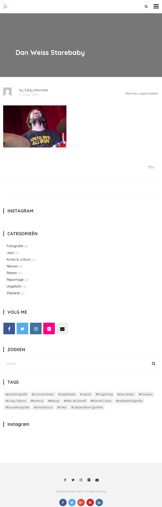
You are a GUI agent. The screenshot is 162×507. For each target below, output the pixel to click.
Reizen (12, 273)
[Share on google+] (81, 502)
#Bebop (53, 401)
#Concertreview (43, 394)
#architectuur (43, 407)
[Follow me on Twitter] (22, 328)
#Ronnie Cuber (101, 401)
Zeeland (13, 293)
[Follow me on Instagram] (36, 328)
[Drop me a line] (62, 328)
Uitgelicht (14, 286)
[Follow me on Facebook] (9, 328)
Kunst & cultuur (19, 259)
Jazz (10, 253)
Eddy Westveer (36, 90)
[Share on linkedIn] (99, 502)
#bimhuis (37, 401)
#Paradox (146, 394)
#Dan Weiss (125, 394)
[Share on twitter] (72, 502)
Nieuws (12, 266)
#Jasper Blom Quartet (87, 407)
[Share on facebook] (63, 502)
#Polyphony (104, 394)
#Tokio (62, 407)
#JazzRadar (67, 394)
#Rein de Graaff (75, 401)
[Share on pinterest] (90, 502)
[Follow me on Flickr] (49, 328)
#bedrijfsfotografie (129, 401)
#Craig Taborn (16, 401)
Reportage (15, 279)
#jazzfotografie (16, 394)
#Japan (85, 394)
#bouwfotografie (17, 407)
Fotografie (15, 246)
